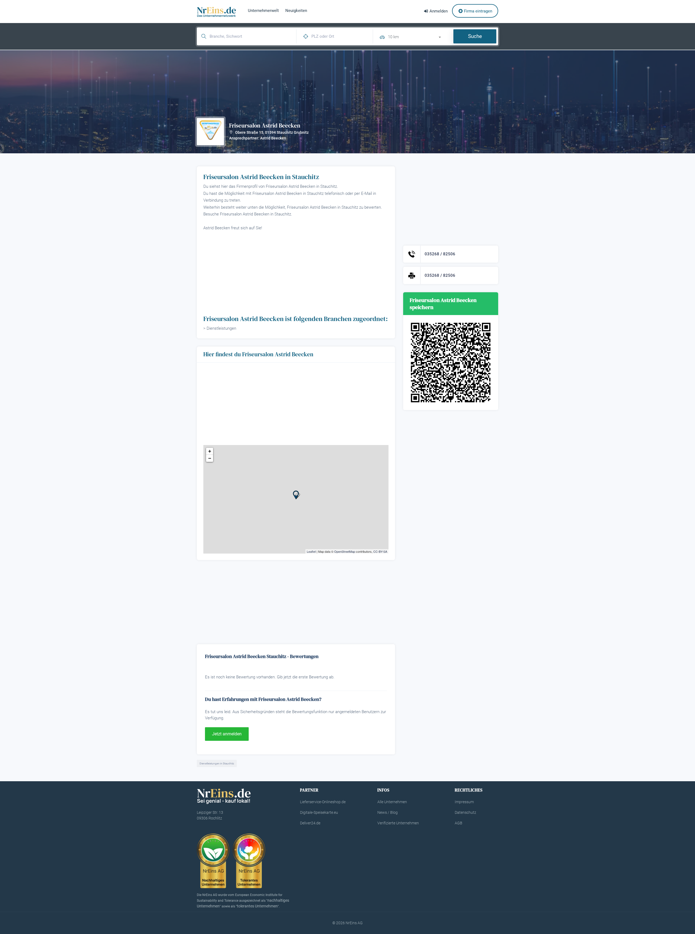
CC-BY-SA (380, 551)
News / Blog (387, 812)
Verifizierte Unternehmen (398, 823)
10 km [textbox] (393, 36)
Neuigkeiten (296, 10)
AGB (458, 823)
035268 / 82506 (440, 254)
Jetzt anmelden (227, 733)
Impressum (464, 802)
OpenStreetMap (344, 551)
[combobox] (417, 36)
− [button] (209, 458)
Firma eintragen (477, 11)
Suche (475, 36)
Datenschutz (465, 812)
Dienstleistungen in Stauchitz (217, 763)
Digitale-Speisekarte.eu (319, 812)
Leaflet (311, 551)
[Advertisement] (295, 272)
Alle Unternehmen (392, 802)
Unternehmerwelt (263, 10)
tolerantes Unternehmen (257, 906)
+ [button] (209, 451)
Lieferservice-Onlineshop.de (323, 802)
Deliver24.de (310, 823)
